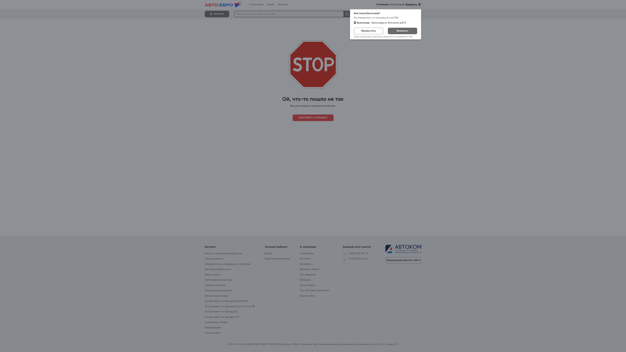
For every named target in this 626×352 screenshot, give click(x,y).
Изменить (402, 31)
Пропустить (368, 31)
